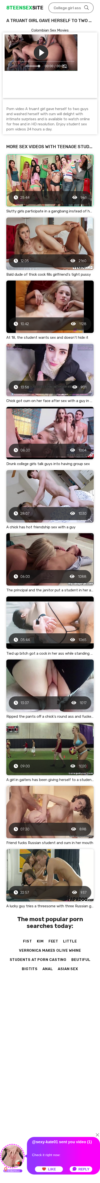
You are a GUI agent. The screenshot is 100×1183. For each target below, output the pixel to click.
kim (40, 941)
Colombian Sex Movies (50, 30)
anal (47, 969)
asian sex (68, 969)
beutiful (80, 960)
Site (24, 8)
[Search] (86, 8)
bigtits (30, 969)
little (70, 941)
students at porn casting (38, 960)
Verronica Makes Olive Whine (50, 950)
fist (27, 941)
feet (53, 941)
